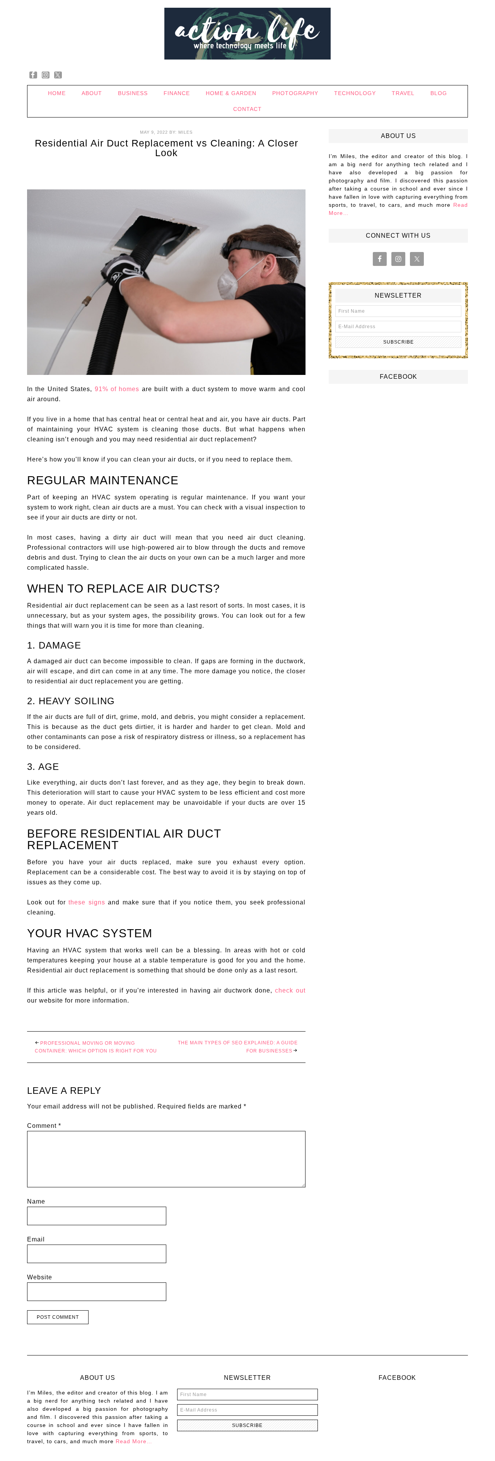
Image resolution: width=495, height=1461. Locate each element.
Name (36, 1201)
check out (290, 990)
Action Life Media (247, 34)
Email (36, 1239)
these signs (86, 902)
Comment (44, 1125)
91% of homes (117, 389)
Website (39, 1277)
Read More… (134, 1441)
